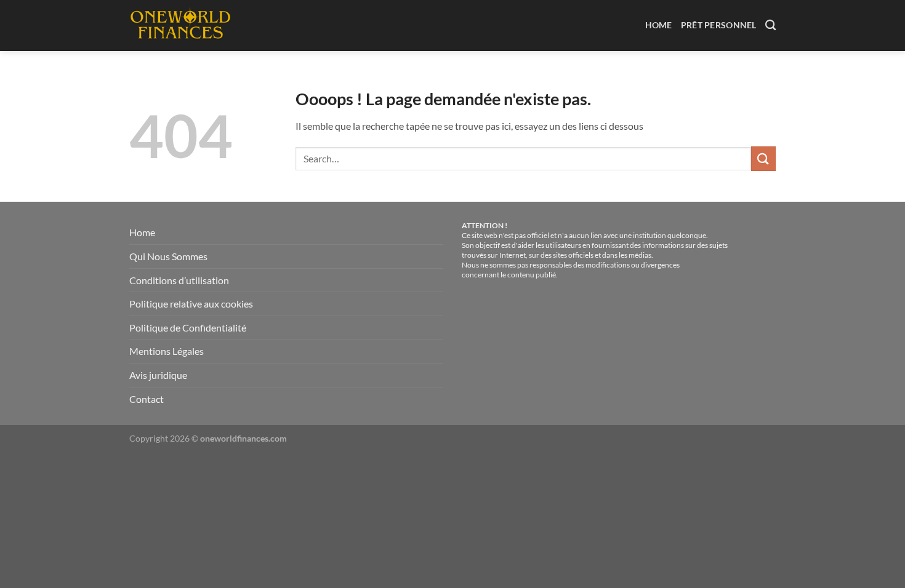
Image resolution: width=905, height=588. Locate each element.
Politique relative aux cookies (191, 303)
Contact (146, 399)
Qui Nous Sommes (168, 256)
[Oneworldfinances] (183, 25)
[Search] (770, 25)
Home (658, 25)
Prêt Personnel (719, 25)
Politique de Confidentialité (187, 327)
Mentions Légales (166, 351)
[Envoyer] (763, 158)
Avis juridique (158, 375)
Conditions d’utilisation (179, 280)
